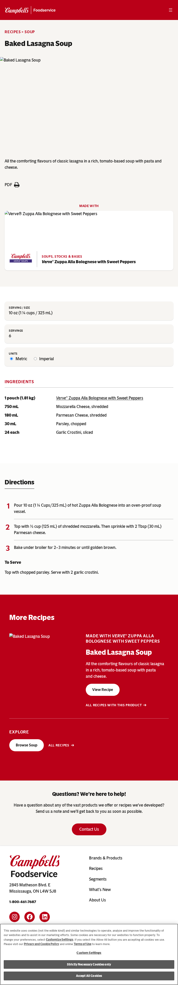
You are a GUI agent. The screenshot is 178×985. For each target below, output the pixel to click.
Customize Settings (59, 939)
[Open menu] (170, 10)
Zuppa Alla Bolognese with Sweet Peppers (89, 261)
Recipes (13, 32)
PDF (8, 184)
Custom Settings (88, 953)
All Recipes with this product (114, 705)
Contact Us (89, 829)
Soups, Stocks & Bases (62, 257)
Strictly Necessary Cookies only (89, 964)
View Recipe (102, 689)
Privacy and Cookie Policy (41, 944)
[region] (89, 954)
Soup (30, 32)
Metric (21, 358)
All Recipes (58, 745)
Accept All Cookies (89, 976)
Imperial (46, 358)
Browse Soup (26, 745)
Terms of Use (82, 944)
